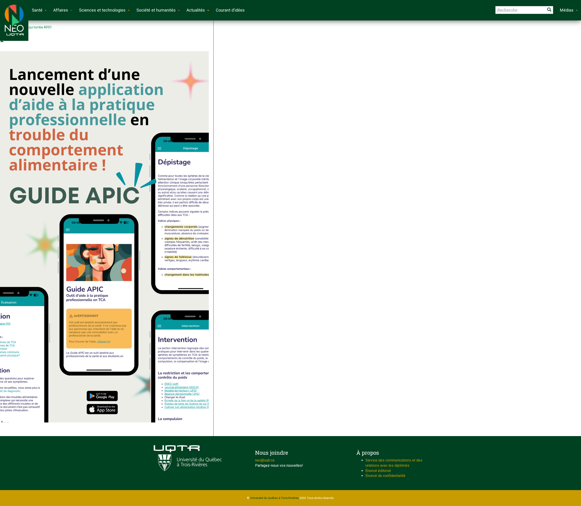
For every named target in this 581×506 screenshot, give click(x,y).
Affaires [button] (60, 10)
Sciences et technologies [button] (102, 10)
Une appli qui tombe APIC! (33, 27)
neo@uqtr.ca (264, 460)
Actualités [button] (196, 10)
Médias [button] (567, 10)
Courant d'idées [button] (230, 10)
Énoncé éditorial (378, 471)
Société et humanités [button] (156, 10)
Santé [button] (37, 10)
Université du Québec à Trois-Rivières (274, 498)
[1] (104, 236)
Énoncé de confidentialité (385, 476)
